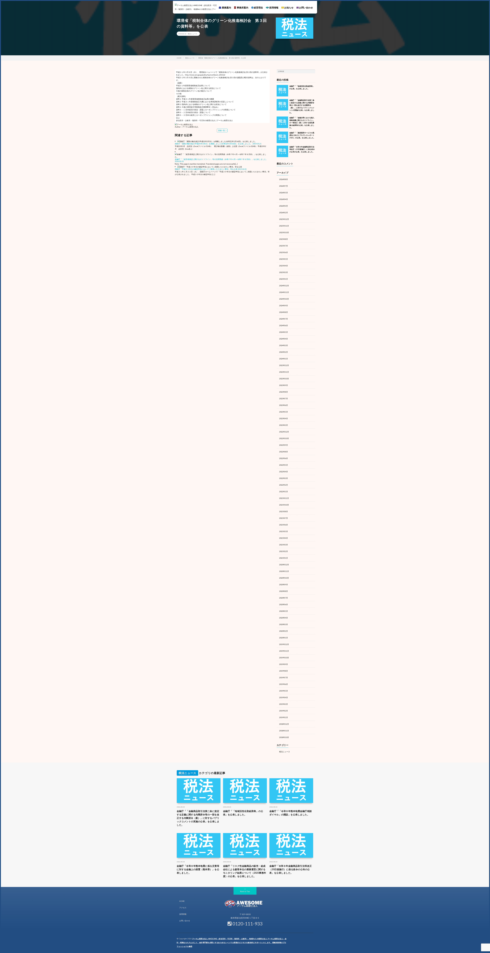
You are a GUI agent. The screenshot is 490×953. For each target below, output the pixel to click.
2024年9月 (283, 305)
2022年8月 (283, 452)
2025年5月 (283, 259)
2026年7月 (283, 186)
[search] (313, 71)
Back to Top (245, 891)
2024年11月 (284, 292)
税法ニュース (192, 34)
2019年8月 (283, 671)
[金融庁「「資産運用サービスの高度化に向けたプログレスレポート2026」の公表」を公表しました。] (282, 137)
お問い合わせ (306, 7)
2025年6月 (283, 252)
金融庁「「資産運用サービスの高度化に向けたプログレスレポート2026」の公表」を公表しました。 (302, 135)
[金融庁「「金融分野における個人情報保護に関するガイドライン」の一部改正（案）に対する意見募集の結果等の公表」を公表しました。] (282, 122)
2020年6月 (283, 604)
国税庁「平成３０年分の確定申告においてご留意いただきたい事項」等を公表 (206, 169)
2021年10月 (284, 505)
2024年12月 (284, 285)
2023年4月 (283, 418)
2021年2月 (283, 551)
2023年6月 (283, 405)
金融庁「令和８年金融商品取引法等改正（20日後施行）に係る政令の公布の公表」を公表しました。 (302, 149)
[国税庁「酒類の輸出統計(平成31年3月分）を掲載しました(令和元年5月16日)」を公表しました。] (217, 141)
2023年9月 (283, 385)
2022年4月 (283, 471)
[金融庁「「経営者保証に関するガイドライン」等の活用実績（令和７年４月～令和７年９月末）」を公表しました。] (222, 155)
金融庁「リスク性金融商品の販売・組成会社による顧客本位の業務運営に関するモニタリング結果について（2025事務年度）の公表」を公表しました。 (244, 871)
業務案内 (226, 7)
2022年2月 (283, 485)
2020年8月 (283, 591)
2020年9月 (283, 584)
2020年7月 (283, 598)
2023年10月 (284, 378)
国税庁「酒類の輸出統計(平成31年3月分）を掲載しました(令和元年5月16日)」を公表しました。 (213, 144)
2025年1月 (283, 279)
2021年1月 (283, 558)
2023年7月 (283, 398)
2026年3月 (283, 206)
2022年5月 (283, 465)
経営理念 (258, 7)
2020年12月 (284, 564)
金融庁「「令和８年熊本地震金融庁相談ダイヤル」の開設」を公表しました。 (290, 813)
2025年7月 (283, 246)
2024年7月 (283, 319)
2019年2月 (283, 711)
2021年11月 (284, 498)
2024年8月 (283, 312)
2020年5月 (283, 611)
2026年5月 (283, 192)
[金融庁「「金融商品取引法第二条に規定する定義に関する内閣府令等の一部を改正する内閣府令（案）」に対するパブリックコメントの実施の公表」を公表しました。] (282, 105)
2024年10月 (284, 299)
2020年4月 (283, 618)
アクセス (182, 907)
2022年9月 (283, 445)
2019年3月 (283, 704)
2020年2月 (283, 631)
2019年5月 (283, 691)
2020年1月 (283, 638)
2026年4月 (283, 199)
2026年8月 (283, 179)
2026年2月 (283, 212)
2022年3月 (283, 478)
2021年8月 (283, 511)
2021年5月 (283, 531)
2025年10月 (284, 232)
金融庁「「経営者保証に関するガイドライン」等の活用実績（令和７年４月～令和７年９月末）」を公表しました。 (221, 159)
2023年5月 (283, 412)
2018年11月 (284, 731)
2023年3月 (283, 425)
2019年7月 (283, 677)
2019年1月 (283, 717)
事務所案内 (242, 7)
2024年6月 (283, 325)
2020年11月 (284, 571)
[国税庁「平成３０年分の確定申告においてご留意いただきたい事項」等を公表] (209, 166)
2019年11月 (284, 651)
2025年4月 (283, 266)
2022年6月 (283, 458)
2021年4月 (283, 538)
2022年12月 (284, 432)
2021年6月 (283, 525)
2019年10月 (284, 657)
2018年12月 (284, 724)
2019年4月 (283, 697)
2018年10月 (284, 737)
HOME (182, 901)
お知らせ (288, 7)
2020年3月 (283, 624)
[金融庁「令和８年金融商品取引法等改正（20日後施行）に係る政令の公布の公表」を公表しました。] (282, 151)
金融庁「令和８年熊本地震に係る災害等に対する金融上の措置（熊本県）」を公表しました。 (198, 869)
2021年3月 (283, 545)
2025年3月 (283, 272)
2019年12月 (284, 644)
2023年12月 (284, 365)
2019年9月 (283, 664)
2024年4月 (283, 339)
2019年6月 (283, 684)
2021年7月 (283, 518)
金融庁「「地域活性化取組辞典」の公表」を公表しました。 (243, 813)
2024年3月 (283, 345)
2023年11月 (284, 372)
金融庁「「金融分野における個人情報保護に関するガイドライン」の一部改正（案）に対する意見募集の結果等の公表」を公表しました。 (301, 123)
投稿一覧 (221, 130)
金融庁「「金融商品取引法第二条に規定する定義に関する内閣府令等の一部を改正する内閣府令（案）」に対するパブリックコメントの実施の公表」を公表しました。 (198, 818)
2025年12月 (284, 219)
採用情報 (273, 7)
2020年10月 (284, 578)
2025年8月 (283, 239)
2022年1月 (283, 491)
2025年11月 (284, 226)
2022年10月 (284, 438)
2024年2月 (283, 352)
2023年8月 (283, 392)
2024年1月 (283, 359)
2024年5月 (283, 332)
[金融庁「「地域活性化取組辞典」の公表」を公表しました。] (282, 90)
